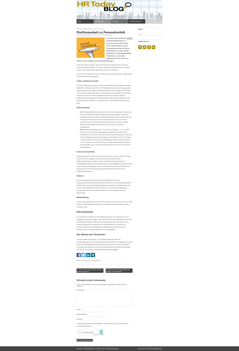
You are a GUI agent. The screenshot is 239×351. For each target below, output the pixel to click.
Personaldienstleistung (90, 29)
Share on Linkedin (88, 255)
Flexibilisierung (85, 260)
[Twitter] (144, 47)
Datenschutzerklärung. (113, 348)
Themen (115, 21)
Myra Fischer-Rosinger (85, 35)
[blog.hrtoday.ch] (119, 9)
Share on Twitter (83, 255)
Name (79, 309)
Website (79, 319)
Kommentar (81, 290)
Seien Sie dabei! (112, 249)
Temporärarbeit (96, 260)
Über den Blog (151, 21)
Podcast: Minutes (135, 21)
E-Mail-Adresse (82, 314)
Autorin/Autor (99, 21)
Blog (79, 21)
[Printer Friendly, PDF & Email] (129, 38)
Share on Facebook (79, 255)
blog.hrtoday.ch (90, 348)
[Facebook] (140, 47)
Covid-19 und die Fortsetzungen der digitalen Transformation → (118, 270)
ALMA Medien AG (157, 348)
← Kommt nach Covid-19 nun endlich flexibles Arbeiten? (89, 270)
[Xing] (149, 47)
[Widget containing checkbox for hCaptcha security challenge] (91, 332)
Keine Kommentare (107, 35)
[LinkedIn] (153, 47)
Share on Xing (93, 255)
